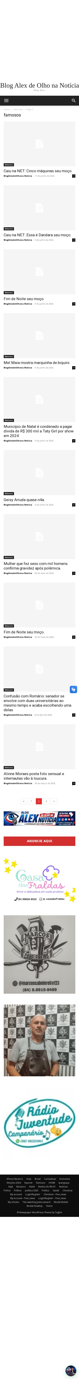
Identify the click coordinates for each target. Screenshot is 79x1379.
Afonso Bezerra (14, 1178)
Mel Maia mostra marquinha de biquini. (37, 362)
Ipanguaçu (64, 1182)
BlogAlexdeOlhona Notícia (18, 175)
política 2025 (31, 1190)
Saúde (56, 1190)
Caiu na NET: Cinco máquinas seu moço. (38, 171)
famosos (18, 109)
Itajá (10, 1186)
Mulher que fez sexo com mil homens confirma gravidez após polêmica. (36, 565)
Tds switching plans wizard (36, 1202)
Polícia (7, 1190)
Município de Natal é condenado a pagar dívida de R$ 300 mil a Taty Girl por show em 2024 (39, 431)
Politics (45, 1190)
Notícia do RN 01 (47, 1186)
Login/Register (32, 1194)
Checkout (67, 1190)
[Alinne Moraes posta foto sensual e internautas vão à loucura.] (39, 746)
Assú (28, 1178)
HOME (52, 1182)
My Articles (13, 1202)
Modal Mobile (61, 1202)
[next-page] (54, 801)
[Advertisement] (39, 39)
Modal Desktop (35, 1205)
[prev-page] (24, 801)
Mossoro (21, 1186)
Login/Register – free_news (52, 1198)
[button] (74, 101)
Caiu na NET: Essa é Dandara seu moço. (37, 235)
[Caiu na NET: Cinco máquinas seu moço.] (39, 143)
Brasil (38, 1178)
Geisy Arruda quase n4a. (24, 500)
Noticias (63, 1186)
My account (16, 1194)
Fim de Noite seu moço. (24, 299)
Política (17, 1190)
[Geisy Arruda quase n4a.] (39, 472)
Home (7, 109)
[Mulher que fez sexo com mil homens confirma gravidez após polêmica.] (39, 536)
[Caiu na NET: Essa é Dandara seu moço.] (39, 207)
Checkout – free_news (55, 1194)
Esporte (28, 1182)
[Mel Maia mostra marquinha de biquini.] (39, 335)
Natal (32, 1186)
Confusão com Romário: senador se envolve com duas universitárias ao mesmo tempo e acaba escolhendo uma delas (37, 703)
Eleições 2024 (14, 1182)
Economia (65, 1178)
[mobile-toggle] (6, 101)
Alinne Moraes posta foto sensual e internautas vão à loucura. (34, 776)
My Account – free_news (22, 1198)
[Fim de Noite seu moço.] (39, 271)
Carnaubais (50, 1178)
